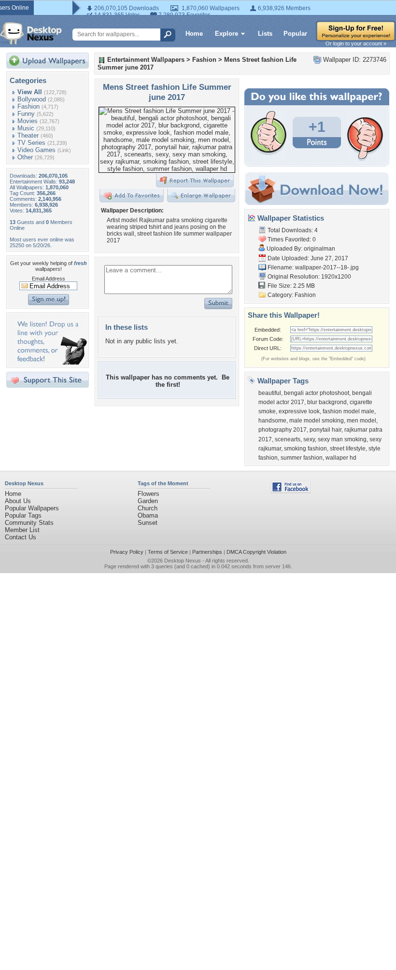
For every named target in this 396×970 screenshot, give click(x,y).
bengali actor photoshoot (316, 393)
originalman (319, 248)
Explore (226, 33)
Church (147, 508)
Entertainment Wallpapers (145, 59)
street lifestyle (348, 448)
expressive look (299, 411)
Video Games (36, 150)
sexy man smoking (342, 439)
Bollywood (31, 99)
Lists (265, 33)
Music (25, 128)
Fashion (28, 106)
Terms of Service (168, 552)
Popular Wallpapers (32, 508)
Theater (28, 135)
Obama (148, 515)
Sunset (147, 522)
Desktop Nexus (182, 560)
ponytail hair (325, 429)
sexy (309, 439)
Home (194, 33)
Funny (26, 113)
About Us (18, 501)
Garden (148, 501)
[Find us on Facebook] (291, 490)
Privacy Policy (126, 552)
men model (361, 420)
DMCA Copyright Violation (256, 552)
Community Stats (29, 522)
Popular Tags (23, 515)
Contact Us (20, 537)
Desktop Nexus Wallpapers (31, 33)
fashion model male (348, 411)
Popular (295, 33)
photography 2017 (282, 429)
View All (29, 92)
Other (25, 157)
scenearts (287, 439)
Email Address (48, 278)
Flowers (148, 493)
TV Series (31, 142)
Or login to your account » (355, 43)
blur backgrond (327, 402)
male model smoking (316, 420)
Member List (22, 530)
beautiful (269, 393)
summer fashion (302, 457)
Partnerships (207, 552)
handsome (272, 420)
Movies (27, 121)
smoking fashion (305, 448)
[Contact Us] (50, 362)
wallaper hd (340, 457)
